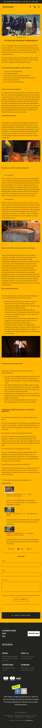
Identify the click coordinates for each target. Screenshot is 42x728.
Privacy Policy (8, 715)
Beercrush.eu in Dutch (27, 670)
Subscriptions (34, 633)
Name (4, 560)
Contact (4, 670)
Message (5, 580)
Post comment (21, 599)
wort (19, 205)
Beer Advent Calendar (9, 630)
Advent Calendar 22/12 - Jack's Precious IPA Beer (20, 495)
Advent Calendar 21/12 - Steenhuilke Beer (22, 514)
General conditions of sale (22, 715)
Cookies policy (29, 717)
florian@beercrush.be (8, 668)
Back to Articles (22, 615)
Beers (4, 633)
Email (4, 570)
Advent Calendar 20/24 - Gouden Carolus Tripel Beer (20, 534)
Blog (3, 636)
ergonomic (29, 720)
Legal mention (19, 717)
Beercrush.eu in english (28, 668)
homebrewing (9, 109)
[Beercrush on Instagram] (24, 691)
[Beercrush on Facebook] (18, 691)
